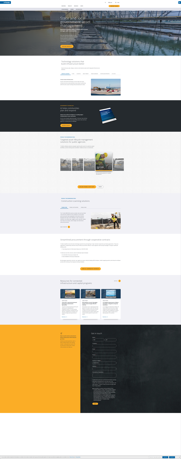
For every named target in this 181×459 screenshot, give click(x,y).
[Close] (179, 457)
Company (96, 343)
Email (95, 349)
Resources (76, 5)
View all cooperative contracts (90, 268)
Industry (96, 366)
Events (81, 5)
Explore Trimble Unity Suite (86, 186)
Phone (96, 354)
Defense (72, 9)
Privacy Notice (98, 385)
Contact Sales (114, 6)
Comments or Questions (97, 372)
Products (70, 5)
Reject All (165, 457)
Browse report (66, 125)
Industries (64, 5)
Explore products (67, 46)
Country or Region (98, 360)
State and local (79, 9)
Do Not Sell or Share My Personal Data (155, 457)
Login (100, 186)
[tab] (65, 74)
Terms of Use (72, 457)
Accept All (172, 457)
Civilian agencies (65, 9)
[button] (110, 2)
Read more (64, 316)
